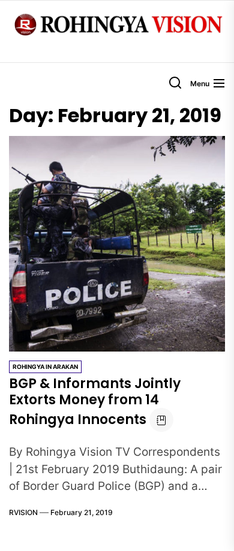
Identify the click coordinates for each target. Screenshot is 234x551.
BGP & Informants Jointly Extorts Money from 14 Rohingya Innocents (95, 401)
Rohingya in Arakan (45, 366)
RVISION (23, 512)
